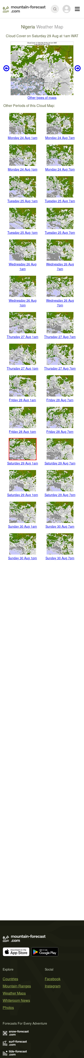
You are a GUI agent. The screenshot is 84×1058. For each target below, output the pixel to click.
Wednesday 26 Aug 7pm (60, 302)
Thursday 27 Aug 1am (22, 336)
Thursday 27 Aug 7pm (60, 368)
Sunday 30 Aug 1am (22, 526)
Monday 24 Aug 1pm (22, 169)
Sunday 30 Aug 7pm (59, 558)
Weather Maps (14, 993)
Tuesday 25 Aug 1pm (22, 232)
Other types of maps (42, 97)
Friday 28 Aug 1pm (22, 431)
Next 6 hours (77, 68)
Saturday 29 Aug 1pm (22, 494)
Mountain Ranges (17, 986)
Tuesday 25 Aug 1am (22, 201)
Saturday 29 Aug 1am (22, 463)
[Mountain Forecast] (24, 9)
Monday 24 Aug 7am (60, 137)
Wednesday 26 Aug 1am (23, 266)
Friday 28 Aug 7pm (59, 431)
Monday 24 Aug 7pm (60, 169)
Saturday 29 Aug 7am (60, 463)
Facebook (52, 978)
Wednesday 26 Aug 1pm (23, 302)
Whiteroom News (16, 1000)
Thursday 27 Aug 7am (60, 336)
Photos (8, 1007)
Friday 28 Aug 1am (22, 400)
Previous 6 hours (7, 68)
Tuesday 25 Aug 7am (60, 201)
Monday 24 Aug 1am (22, 137)
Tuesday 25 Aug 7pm (60, 232)
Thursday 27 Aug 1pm (22, 368)
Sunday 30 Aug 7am (59, 526)
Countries (10, 978)
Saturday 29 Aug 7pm (60, 494)
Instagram (52, 986)
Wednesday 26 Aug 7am (60, 266)
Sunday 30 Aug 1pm (22, 558)
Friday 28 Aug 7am (59, 400)
